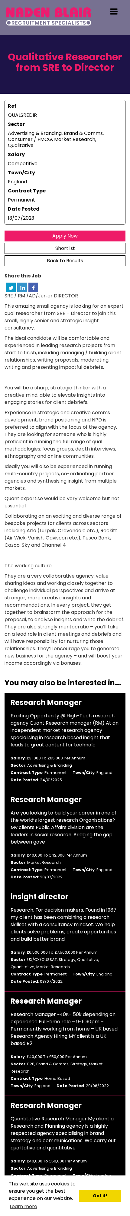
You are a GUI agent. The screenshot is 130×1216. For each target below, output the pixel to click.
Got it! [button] (100, 1196)
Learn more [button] (23, 1206)
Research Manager (46, 702)
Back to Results (65, 260)
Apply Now (65, 235)
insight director (39, 896)
